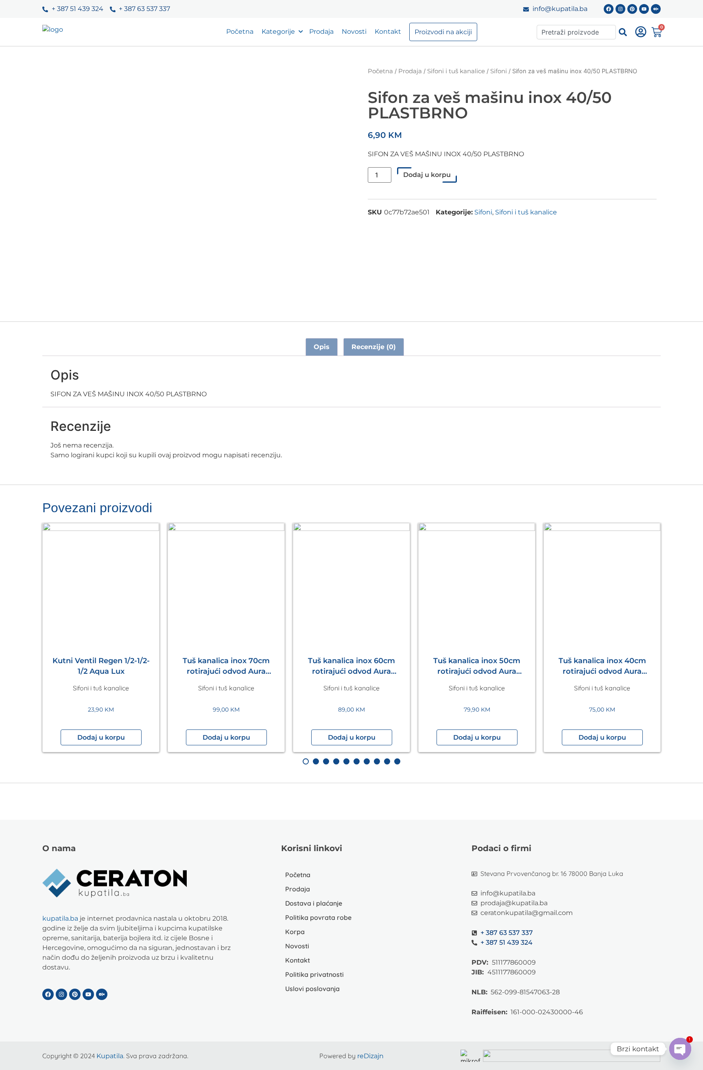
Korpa (295, 932)
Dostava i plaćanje (313, 903)
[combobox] (576, 32)
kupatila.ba (60, 918)
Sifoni (498, 71)
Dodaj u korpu (427, 175)
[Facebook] (608, 9)
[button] (101, 737)
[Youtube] (644, 9)
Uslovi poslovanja (312, 989)
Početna (239, 31)
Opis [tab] (322, 347)
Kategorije (278, 31)
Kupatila (109, 1056)
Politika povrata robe (318, 917)
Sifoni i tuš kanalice (456, 71)
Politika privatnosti (314, 974)
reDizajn (370, 1056)
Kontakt (388, 31)
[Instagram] (620, 9)
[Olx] (656, 9)
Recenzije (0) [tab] (374, 347)
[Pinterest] (632, 9)
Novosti (354, 31)
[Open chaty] (680, 1049)
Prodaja (321, 31)
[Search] (623, 32)
